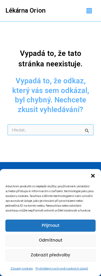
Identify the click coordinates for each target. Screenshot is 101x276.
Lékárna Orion (25, 10)
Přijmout (51, 225)
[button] (93, 175)
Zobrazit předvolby (50, 255)
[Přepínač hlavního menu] (89, 10)
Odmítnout (50, 240)
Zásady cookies (22, 268)
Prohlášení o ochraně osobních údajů (62, 268)
